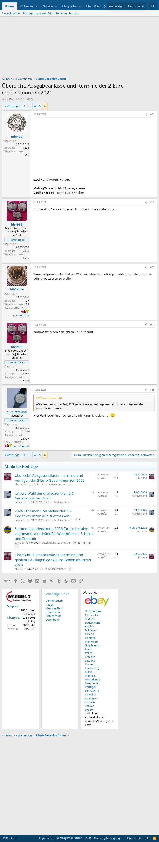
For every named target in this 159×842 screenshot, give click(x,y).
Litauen (89, 664)
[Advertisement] (79, 48)
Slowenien (91, 698)
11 (84, 542)
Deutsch (11, 838)
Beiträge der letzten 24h (37, 13)
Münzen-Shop (54, 608)
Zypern (89, 709)
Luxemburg (92, 668)
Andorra (90, 619)
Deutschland (92, 623)
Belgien (89, 626)
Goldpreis (12, 606)
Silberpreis (12, 617)
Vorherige (13, 106)
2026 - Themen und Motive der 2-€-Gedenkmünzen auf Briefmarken (43, 513)
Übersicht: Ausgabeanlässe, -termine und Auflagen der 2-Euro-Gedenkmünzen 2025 (50, 478)
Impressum (53, 612)
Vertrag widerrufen (69, 838)
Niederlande (92, 679)
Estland (89, 634)
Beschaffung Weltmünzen (56, 542)
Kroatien (90, 657)
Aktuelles (26, 6)
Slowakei (90, 694)
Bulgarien (91, 630)
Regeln (50, 604)
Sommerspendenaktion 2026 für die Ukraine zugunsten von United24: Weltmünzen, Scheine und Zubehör (54, 533)
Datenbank (52, 619)
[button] (37, 6)
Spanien (90, 702)
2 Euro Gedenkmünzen (53, 484)
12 (88, 542)
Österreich (91, 683)
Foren (9, 6)
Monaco (90, 676)
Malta (88, 672)
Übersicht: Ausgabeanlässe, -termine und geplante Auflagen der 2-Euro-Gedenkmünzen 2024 (53, 559)
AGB (88, 838)
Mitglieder (69, 6)
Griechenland (93, 645)
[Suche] (153, 6)
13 (17, 546)
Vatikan (89, 706)
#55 (152, 389)
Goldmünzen (93, 611)
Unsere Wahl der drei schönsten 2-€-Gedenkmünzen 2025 (45, 496)
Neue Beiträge (11, 13)
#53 (152, 267)
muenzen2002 (20, 315)
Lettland (90, 660)
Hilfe (147, 838)
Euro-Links (91, 615)
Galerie (48, 6)
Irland (88, 649)
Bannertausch (54, 600)
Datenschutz (53, 616)
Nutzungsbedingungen (108, 838)
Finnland (90, 638)
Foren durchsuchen (68, 13)
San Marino (92, 691)
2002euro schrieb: (47, 398)
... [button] (30, 106)
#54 (152, 325)
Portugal (90, 687)
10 (79, 542)
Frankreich (91, 641)
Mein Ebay (93, 6)
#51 (152, 114)
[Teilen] (146, 114)
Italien (89, 653)
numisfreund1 (21, 446)
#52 (152, 202)
